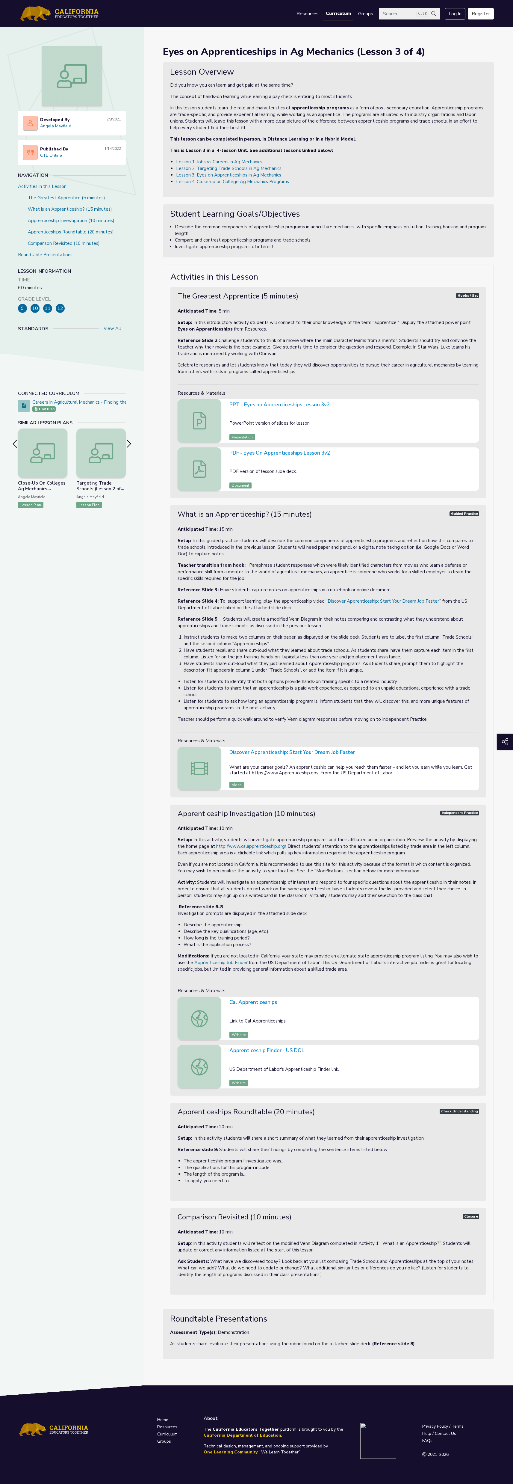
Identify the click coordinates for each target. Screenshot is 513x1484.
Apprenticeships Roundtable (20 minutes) (71, 232)
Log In (455, 13)
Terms (458, 1426)
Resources (307, 13)
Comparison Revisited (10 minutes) (64, 243)
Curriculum (338, 13)
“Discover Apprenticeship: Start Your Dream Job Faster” (383, 601)
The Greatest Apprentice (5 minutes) (66, 198)
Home (162, 1420)
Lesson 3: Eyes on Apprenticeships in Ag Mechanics (228, 175)
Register (481, 13)
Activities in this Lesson (42, 186)
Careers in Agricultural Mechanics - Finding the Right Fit (89, 402)
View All (112, 328)
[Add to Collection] (62, 441)
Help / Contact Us (439, 1433)
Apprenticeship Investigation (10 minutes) (71, 221)
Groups (365, 13)
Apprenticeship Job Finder (221, 963)
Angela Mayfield (55, 126)
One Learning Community (231, 1452)
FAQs (427, 1441)
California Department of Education (242, 1435)
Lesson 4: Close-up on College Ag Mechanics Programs (232, 182)
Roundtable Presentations (45, 255)
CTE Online (51, 155)
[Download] (473, 405)
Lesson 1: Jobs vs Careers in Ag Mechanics (219, 162)
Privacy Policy (435, 1426)
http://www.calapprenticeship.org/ (250, 846)
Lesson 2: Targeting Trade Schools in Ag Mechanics (229, 168)
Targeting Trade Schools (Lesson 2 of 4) (98, 488)
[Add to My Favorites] (62, 433)
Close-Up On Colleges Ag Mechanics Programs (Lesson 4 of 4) (42, 491)
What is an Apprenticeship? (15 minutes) (70, 209)
